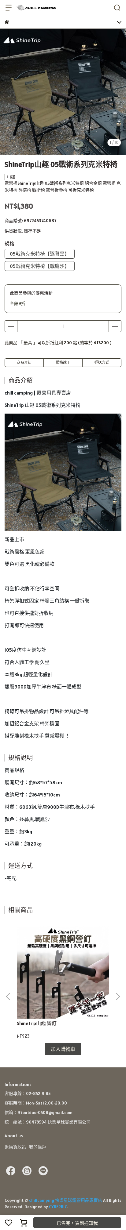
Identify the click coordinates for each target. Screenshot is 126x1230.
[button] (117, 996)
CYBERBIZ (58, 1206)
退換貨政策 (15, 1147)
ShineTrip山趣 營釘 (37, 1023)
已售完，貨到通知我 (77, 1223)
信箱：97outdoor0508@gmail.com (38, 1112)
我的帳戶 (37, 1147)
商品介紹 (24, 362)
